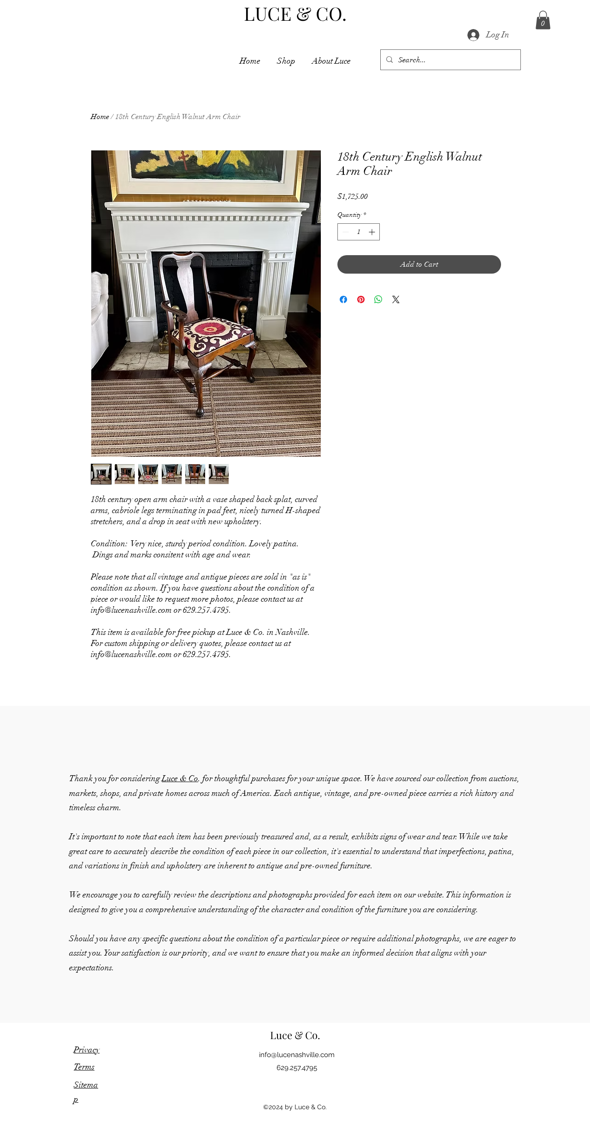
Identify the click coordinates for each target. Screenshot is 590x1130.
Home (100, 116)
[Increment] (372, 232)
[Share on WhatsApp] (378, 299)
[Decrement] (344, 232)
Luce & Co (180, 778)
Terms (84, 1067)
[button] (543, 20)
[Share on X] (395, 299)
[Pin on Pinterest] (360, 299)
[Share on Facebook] (343, 299)
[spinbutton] (358, 232)
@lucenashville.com (297, 1055)
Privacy (87, 1050)
